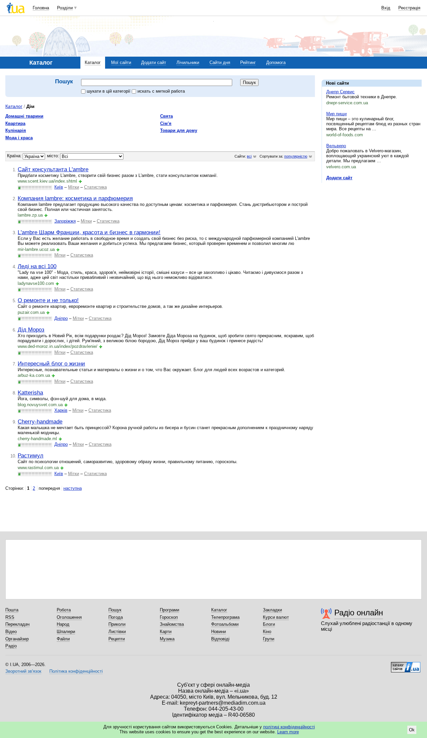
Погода (115, 617)
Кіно (267, 631)
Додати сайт (153, 62)
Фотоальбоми (225, 624)
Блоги (269, 624)
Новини (218, 631)
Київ (58, 187)
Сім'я (165, 123)
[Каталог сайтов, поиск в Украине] (405, 664)
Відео (11, 631)
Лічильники (187, 62)
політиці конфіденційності (289, 726)
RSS (9, 617)
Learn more (288, 731)
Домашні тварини (24, 116)
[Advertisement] (372, 229)
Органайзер (17, 638)
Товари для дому (178, 130)
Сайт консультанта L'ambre (53, 169)
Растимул (30, 455)
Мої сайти (121, 62)
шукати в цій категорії (109, 91)
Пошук (114, 609)
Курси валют (276, 617)
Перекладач (17, 624)
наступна (72, 488)
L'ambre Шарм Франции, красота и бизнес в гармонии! (89, 232)
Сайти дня (219, 62)
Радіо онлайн (358, 612)
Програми (169, 609)
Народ (63, 624)
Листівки (117, 631)
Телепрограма (225, 617)
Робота (64, 609)
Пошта (11, 609)
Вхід (385, 7)
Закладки (272, 609)
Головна (41, 7)
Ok (412, 729)
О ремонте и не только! (48, 300)
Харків (60, 410)
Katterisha (30, 392)
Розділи (65, 7)
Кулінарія (15, 130)
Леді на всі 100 (37, 266)
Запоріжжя (65, 221)
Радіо (11, 645)
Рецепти (116, 638)
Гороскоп (169, 617)
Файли (63, 638)
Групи (268, 638)
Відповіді (220, 638)
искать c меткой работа (161, 91)
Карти (165, 631)
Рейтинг (248, 62)
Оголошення (69, 617)
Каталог (93, 62)
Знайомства (172, 624)
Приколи (116, 624)
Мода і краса (19, 137)
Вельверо (336, 145)
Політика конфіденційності (76, 671)
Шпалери (66, 631)
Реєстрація (409, 7)
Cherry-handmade (40, 421)
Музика (167, 638)
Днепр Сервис (340, 91)
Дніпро (61, 318)
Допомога (276, 62)
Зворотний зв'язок (23, 671)
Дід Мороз (31, 329)
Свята (166, 116)
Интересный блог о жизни (51, 363)
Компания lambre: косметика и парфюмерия (75, 198)
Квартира (15, 123)
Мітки (73, 187)
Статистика (95, 187)
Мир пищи (336, 113)
